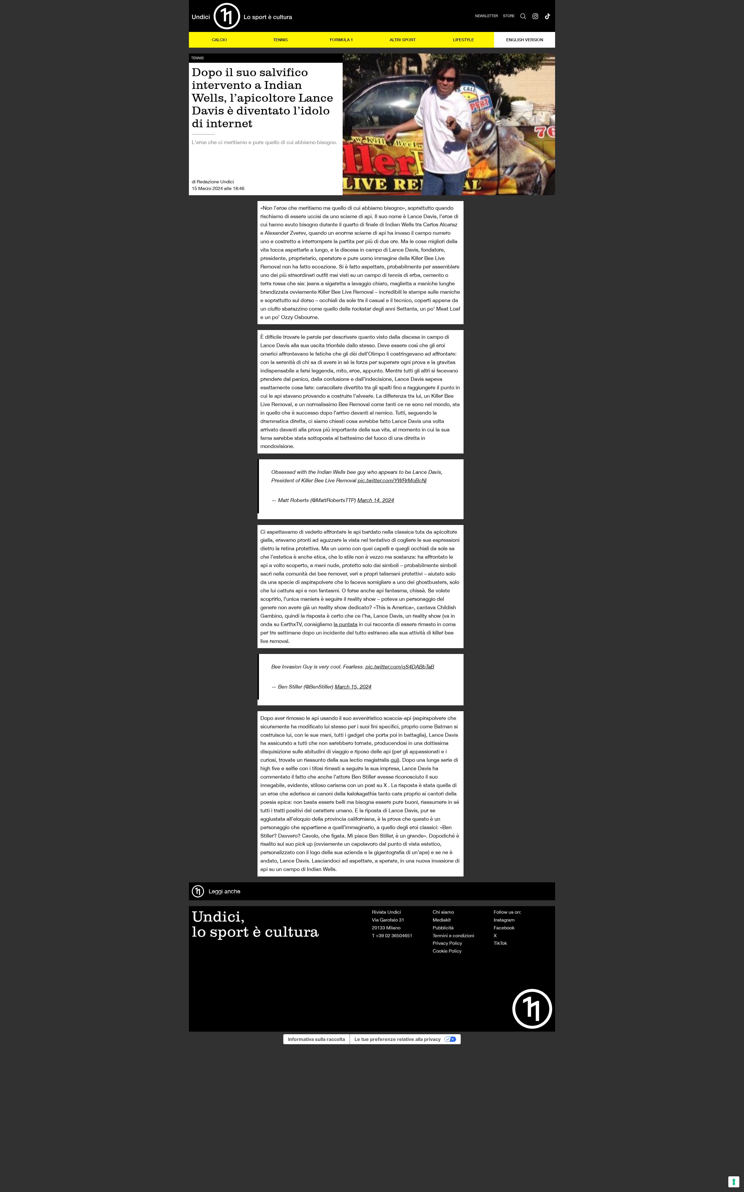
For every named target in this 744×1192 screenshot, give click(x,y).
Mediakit (442, 919)
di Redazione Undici (213, 181)
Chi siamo (443, 912)
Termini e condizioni (453, 935)
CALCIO (219, 39)
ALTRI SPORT (403, 39)
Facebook (504, 927)
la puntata (345, 624)
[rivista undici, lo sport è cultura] (242, 16)
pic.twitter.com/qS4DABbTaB (400, 667)
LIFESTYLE (463, 39)
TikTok (500, 943)
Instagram (504, 919)
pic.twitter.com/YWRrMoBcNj (392, 480)
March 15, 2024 (353, 687)
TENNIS (280, 39)
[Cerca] (523, 16)
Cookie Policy (447, 950)
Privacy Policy (447, 943)
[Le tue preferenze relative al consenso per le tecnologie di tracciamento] (733, 1181)
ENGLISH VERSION (524, 39)
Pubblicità (443, 927)
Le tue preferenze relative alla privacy (398, 1039)
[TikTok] (547, 16)
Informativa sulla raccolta (316, 1039)
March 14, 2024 (375, 500)
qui (394, 760)
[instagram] (535, 16)
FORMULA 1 (341, 39)
